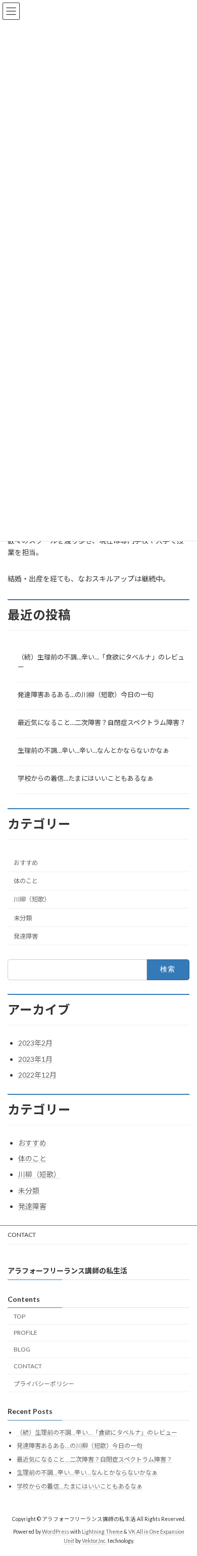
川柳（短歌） (32, 899)
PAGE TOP (182, 1498)
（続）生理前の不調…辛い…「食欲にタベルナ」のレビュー (101, 661)
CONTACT (22, 1234)
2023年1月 (35, 1059)
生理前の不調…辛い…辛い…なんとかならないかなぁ (93, 750)
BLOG (22, 1349)
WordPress (55, 1532)
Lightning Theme (102, 1532)
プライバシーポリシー (44, 1384)
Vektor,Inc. (94, 1541)
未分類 (23, 917)
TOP (19, 1316)
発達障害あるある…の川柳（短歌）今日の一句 (86, 694)
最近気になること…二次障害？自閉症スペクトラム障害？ (102, 722)
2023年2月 (35, 1043)
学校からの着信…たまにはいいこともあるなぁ (86, 778)
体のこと (26, 881)
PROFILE (25, 1332)
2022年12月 (37, 1074)
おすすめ (26, 863)
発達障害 (26, 936)
